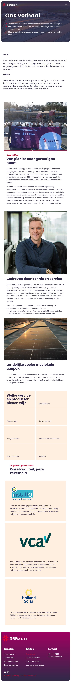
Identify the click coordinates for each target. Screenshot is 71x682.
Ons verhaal (30, 654)
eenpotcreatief (30, 675)
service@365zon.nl (55, 657)
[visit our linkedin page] (5, 672)
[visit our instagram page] (8, 672)
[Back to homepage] (9, 5)
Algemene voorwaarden (35, 665)
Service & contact (33, 658)
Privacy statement (33, 661)
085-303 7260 (53, 654)
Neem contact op (11, 665)
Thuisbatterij (8, 658)
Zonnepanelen (9, 654)
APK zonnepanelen (11, 661)
